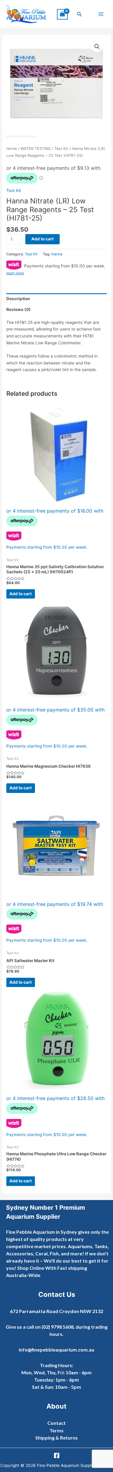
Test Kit (61, 148)
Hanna (56, 254)
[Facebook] (57, 1455)
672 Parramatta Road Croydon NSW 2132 (56, 1311)
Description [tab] (18, 298)
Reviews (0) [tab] (18, 309)
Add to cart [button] (20, 593)
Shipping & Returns (56, 1437)
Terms (56, 1430)
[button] (79, 14)
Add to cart (42, 238)
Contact (56, 1423)
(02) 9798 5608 (58, 1327)
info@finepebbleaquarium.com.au (56, 1349)
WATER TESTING (35, 148)
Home (11, 148)
